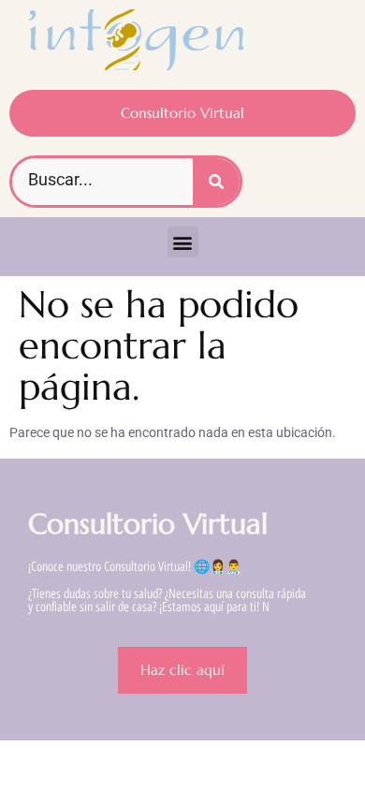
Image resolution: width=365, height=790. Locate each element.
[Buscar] (216, 181)
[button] (183, 242)
